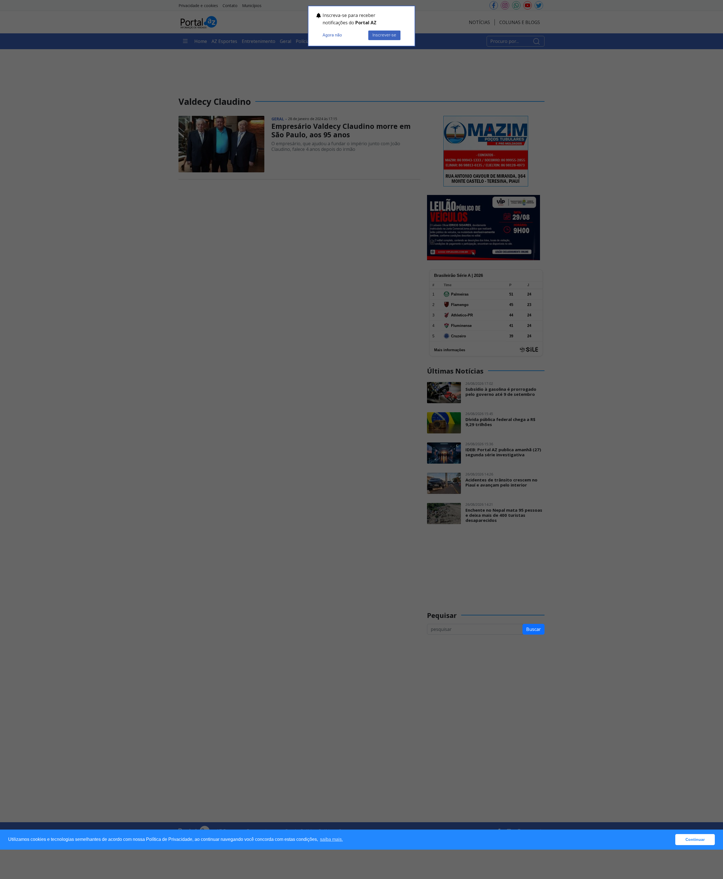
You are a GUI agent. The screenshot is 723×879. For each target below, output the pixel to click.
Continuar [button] (695, 839)
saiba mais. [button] (331, 839)
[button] (669, 839)
